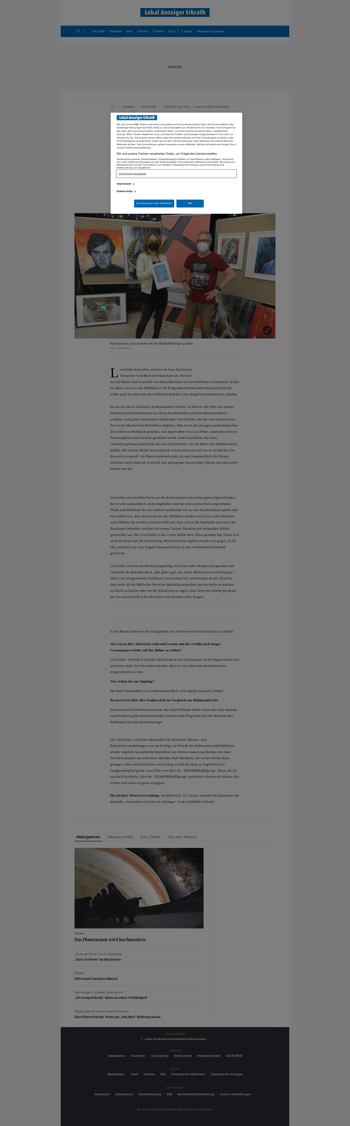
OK (190, 203)
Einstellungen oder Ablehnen (154, 203)
